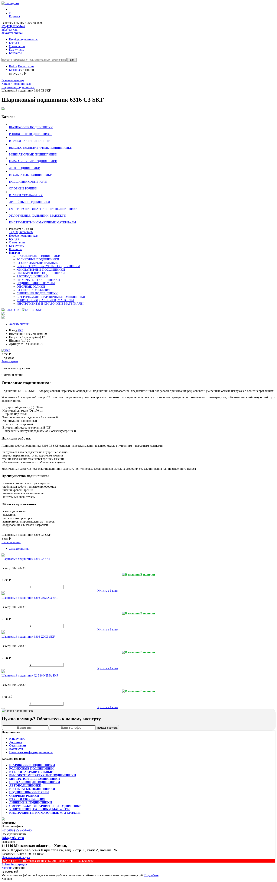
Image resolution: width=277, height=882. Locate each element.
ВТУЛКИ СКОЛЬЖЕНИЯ (33, 290)
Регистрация (26, 66)
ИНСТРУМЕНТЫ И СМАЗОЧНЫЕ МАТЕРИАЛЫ (50, 303)
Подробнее (151, 875)
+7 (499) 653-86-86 (21, 232)
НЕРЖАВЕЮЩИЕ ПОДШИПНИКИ (41, 273)
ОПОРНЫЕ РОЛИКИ (31, 286)
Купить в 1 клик (107, 590)
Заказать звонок (12, 33)
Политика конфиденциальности (31, 752)
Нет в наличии (11, 542)
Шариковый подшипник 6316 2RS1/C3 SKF (30, 597)
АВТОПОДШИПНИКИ (32, 276)
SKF (20, 330)
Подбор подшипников (23, 39)
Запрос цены (10, 361)
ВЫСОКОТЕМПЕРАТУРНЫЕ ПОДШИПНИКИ (48, 266)
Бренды (14, 42)
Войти (13, 66)
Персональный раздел (16, 857)
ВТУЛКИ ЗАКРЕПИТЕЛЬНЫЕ (37, 262)
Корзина (14, 69)
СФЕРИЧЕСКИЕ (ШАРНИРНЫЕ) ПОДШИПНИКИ (51, 296)
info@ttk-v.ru (10, 29)
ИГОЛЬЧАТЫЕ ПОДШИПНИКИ (38, 279)
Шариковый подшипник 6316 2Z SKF (26, 558)
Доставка (15, 742)
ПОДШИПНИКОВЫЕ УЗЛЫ (36, 283)
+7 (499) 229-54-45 (13, 26)
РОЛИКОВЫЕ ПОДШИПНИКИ (38, 259)
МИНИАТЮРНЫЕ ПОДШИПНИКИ (41, 269)
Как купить (16, 49)
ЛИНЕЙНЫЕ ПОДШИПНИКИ (37, 293)
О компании (17, 46)
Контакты (15, 53)
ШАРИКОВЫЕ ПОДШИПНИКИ (38, 256)
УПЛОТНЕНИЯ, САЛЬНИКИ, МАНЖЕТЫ (45, 300)
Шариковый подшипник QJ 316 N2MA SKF (30, 675)
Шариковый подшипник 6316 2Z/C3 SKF (28, 636)
